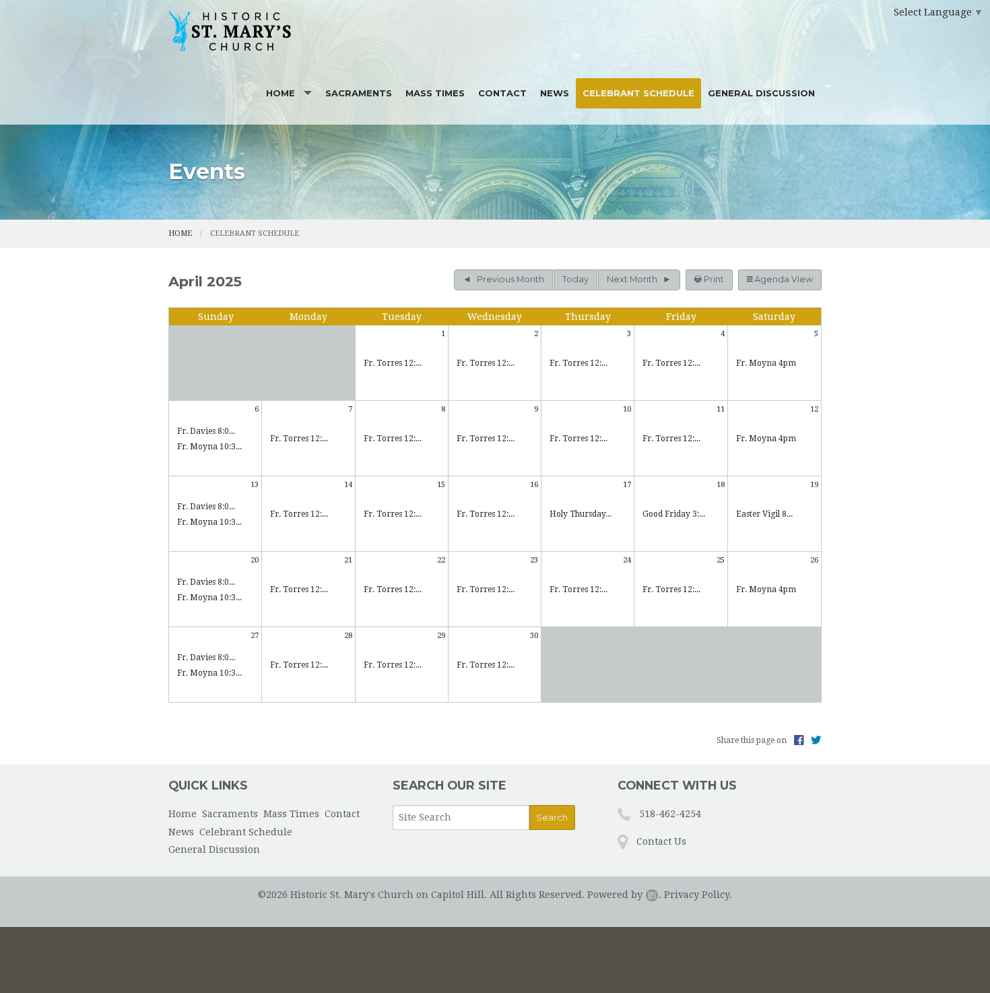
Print (713, 279)
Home (280, 93)
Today (575, 279)
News (554, 93)
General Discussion (761, 93)
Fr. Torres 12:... (393, 363)
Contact (502, 93)
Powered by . (624, 894)
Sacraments (358, 93)
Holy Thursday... (581, 514)
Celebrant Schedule (638, 93)
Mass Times (435, 93)
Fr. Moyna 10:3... (209, 446)
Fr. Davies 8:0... (206, 431)
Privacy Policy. (698, 894)
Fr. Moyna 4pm (766, 363)
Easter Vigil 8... (764, 514)
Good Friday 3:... (673, 514)
